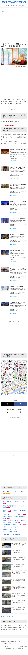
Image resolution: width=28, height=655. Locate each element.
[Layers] (24, 362)
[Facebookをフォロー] (20, 412)
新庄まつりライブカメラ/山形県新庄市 (13, 491)
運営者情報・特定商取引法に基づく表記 (7, 642)
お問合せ (7, 646)
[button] (25, 6)
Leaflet (19, 393)
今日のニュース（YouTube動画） (11, 534)
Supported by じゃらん (7, 394)
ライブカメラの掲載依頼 (21, 646)
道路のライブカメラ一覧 (9, 529)
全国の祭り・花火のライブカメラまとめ (13, 502)
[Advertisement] (14, 27)
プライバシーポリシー (20, 641)
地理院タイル (23, 393)
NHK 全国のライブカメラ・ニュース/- (13, 514)
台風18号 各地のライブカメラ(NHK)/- (13, 524)
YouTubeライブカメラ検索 (10, 531)
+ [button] (3, 362)
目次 (12, 109)
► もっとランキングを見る (8, 616)
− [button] (3, 364)
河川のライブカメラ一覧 (9, 527)
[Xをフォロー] (7, 412)
